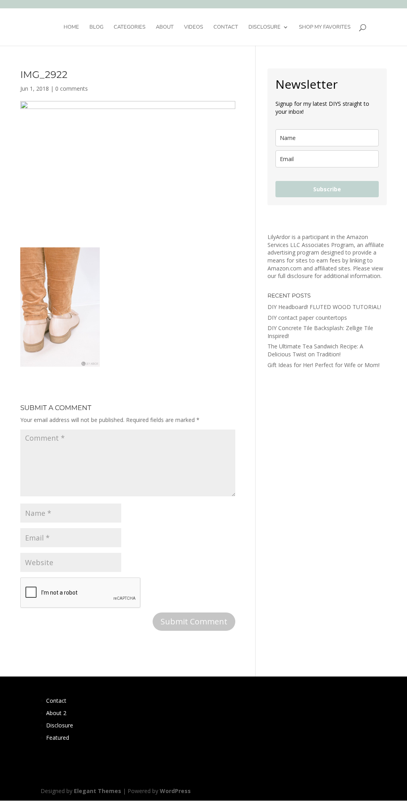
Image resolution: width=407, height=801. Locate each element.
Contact (225, 27)
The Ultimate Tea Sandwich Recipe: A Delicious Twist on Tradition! (315, 350)
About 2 (56, 713)
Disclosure (264, 27)
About (165, 27)
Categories (129, 27)
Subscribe (327, 189)
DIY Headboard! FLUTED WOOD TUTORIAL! (324, 307)
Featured (57, 737)
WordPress (175, 791)
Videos (193, 27)
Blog (96, 27)
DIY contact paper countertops (307, 317)
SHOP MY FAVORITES (325, 27)
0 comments (71, 88)
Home (71, 27)
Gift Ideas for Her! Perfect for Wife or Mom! (323, 365)
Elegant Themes (97, 791)
